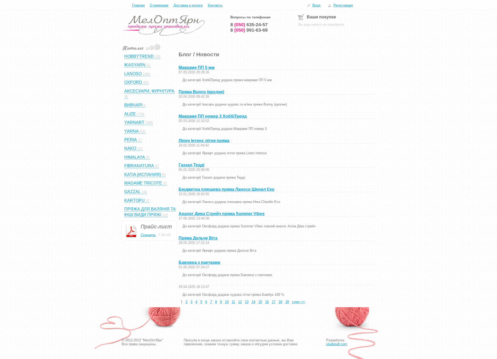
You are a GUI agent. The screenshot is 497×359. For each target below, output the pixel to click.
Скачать (148, 235)
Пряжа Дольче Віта (198, 238)
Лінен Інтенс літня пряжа (204, 140)
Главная (138, 5)
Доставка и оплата (188, 5)
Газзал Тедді (191, 165)
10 (227, 302)
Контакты (215, 5)
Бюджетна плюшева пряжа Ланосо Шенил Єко (226, 189)
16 (267, 302)
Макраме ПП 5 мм (197, 67)
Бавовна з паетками (199, 262)
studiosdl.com (336, 344)
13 (246, 302)
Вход (316, 5)
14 (253, 302)
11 (233, 302)
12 (240, 302)
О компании (159, 5)
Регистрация (343, 5)
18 (280, 302)
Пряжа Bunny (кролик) (201, 92)
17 (273, 302)
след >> (298, 302)
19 (287, 302)
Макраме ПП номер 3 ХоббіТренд (213, 116)
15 (260, 302)
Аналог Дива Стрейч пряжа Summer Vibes (222, 214)
